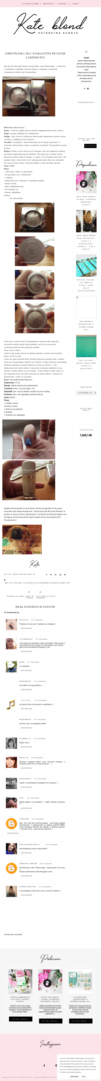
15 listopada (33, 798)
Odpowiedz (26, 628)
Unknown (24, 819)
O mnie (75, 4)
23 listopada (45, 887)
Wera (22, 662)
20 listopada (46, 863)
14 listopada (40, 700)
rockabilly (25, 738)
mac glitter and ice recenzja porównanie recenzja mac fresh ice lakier (44, 583)
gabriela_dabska (28, 863)
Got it (84, 1076)
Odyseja (23, 620)
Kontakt (62, 4)
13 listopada (37, 620)
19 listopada (51, 844)
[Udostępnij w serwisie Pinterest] (65, 575)
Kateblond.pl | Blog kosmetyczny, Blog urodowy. (44, 1077)
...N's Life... (25, 700)
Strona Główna (30, 4)
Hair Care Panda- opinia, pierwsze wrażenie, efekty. (50, 999)
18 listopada (38, 819)
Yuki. (22, 798)
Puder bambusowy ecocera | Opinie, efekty (20, 999)
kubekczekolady (28, 887)
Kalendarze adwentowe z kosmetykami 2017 (80, 999)
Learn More (74, 1076)
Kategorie (48, 4)
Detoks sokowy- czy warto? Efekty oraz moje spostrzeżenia (86, 285)
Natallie (23, 758)
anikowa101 (25, 779)
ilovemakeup (26, 639)
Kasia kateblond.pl (29, 844)
